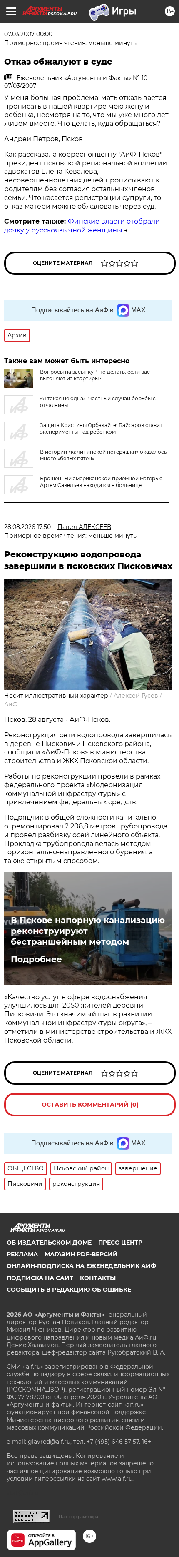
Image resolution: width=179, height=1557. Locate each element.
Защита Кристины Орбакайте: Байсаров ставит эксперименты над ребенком (101, 428)
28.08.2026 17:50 (27, 527)
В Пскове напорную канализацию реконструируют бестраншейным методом (88, 931)
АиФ (11, 704)
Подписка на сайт (40, 1278)
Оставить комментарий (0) (90, 1104)
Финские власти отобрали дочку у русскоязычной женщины (82, 225)
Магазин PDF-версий (81, 1254)
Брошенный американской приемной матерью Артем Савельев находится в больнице (101, 481)
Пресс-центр (120, 1242)
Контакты (98, 1278)
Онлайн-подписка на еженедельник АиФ (81, 1266)
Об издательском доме (49, 1242)
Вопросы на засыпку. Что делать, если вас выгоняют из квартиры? (95, 375)
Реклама (22, 1254)
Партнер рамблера (78, 1516)
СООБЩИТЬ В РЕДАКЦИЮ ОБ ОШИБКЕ (69, 1289)
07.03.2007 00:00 (28, 34)
